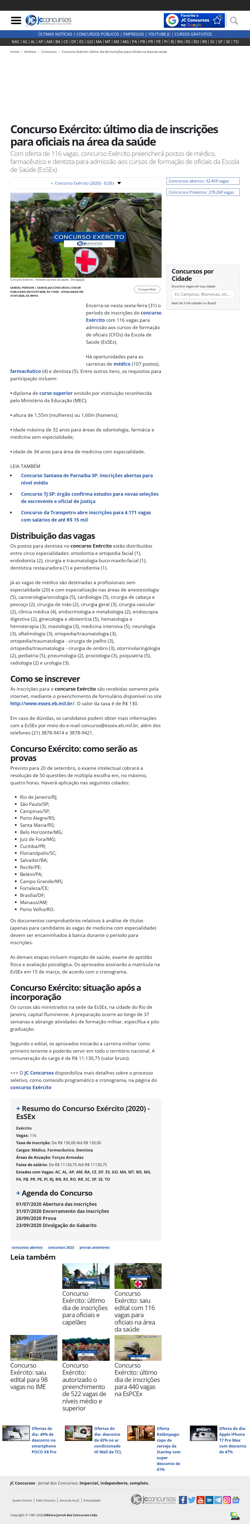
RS (188, 42)
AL (33, 42)
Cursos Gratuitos (193, 34)
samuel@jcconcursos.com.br (59, 287)
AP (40, 42)
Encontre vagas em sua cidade (193, 286)
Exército (24, 1128)
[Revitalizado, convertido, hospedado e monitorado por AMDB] (235, 1515)
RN (180, 42)
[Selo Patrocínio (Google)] (194, 20)
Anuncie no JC (69, 1500)
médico (122, 364)
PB (142, 42)
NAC (16, 42)
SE (228, 42)
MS (116, 42)
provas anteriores (94, 1247)
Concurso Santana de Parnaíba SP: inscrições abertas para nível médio (87, 479)
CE (65, 42)
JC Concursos (39, 1072)
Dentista (84, 1150)
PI (165, 42)
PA (134, 42)
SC (212, 42)
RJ (172, 42)
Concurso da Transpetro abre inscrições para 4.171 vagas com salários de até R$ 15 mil (86, 516)
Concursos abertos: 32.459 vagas (199, 181)
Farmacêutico (60, 1150)
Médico (38, 1150)
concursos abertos (27, 1247)
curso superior (56, 393)
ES (81, 42)
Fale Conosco (45, 1500)
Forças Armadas (67, 1157)
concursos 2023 (61, 1247)
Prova (36, 1218)
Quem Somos (22, 1500)
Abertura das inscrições (56, 1204)
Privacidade (91, 1500)
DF (73, 42)
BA (57, 42)
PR (150, 42)
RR (204, 42)
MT (108, 42)
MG (126, 42)
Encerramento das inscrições (62, 1211)
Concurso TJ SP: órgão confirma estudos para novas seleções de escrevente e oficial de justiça (89, 498)
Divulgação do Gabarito (56, 1225)
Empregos (133, 34)
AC (25, 42)
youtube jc (159, 34)
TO (236, 42)
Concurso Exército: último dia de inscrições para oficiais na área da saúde (114, 51)
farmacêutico (25, 371)
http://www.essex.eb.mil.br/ (42, 703)
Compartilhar (147, 289)
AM (49, 42)
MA (99, 42)
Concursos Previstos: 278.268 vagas (201, 192)
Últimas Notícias (55, 34)
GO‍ (90, 42)
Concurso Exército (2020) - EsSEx (83, 183)
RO (196, 42)
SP (220, 42)
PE (158, 42)
